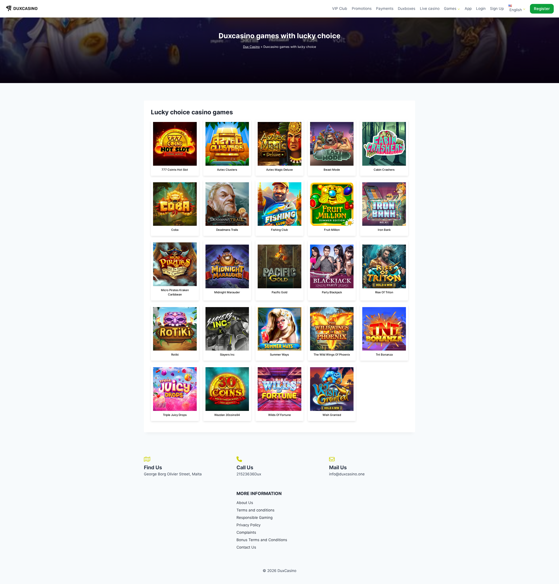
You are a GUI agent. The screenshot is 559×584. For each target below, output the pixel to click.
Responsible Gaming (254, 517)
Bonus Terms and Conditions (261, 540)
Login (481, 8)
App (468, 8)
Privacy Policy (248, 525)
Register (542, 8)
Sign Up (497, 8)
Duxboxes (406, 8)
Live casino (430, 8)
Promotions (362, 8)
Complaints (246, 532)
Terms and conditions (255, 510)
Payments (384, 8)
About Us (244, 503)
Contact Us (246, 547)
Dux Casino (251, 47)
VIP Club (339, 8)
